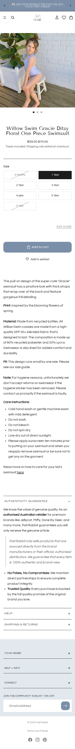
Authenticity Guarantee (26, 501)
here (20, 472)
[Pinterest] (44, 739)
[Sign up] (65, 705)
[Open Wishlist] (64, 17)
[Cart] (71, 17)
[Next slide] (70, 5)
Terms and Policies (37, 731)
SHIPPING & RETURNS (21, 624)
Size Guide (64, 226)
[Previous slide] (4, 5)
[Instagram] (37, 739)
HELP (8, 613)
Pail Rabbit (42, 722)
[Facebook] (30, 739)
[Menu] (5, 17)
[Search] (12, 17)
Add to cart (40, 247)
